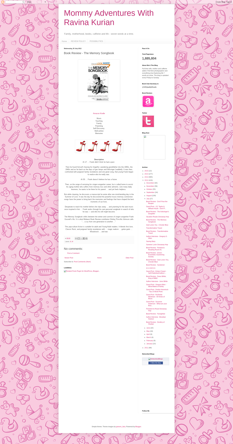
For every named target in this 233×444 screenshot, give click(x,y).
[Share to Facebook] (84, 238)
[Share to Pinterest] (86, 238)
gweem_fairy (120, 427)
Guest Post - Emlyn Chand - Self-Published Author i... (156, 272)
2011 (147, 348)
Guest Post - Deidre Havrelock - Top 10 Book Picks (157, 290)
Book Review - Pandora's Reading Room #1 (155, 249)
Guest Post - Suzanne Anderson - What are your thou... (156, 304)
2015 (147, 171)
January (149, 344)
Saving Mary (150, 241)
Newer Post (69, 258)
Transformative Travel (154, 228)
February (149, 341)
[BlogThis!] (78, 238)
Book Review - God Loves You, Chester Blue (157, 261)
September (150, 192)
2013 (147, 177)
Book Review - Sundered (155, 265)
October (149, 189)
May (148, 331)
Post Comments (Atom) (82, 262)
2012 (147, 180)
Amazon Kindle (99, 113)
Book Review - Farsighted (155, 314)
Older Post (129, 258)
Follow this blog (156, 363)
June (148, 328)
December (150, 183)
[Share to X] (81, 238)
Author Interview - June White (157, 281)
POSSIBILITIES (96, 41)
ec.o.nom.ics (150, 268)
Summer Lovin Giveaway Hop (157, 245)
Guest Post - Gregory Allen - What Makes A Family (156, 285)
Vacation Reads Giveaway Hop (157, 217)
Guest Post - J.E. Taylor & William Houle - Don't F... (156, 207)
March (148, 337)
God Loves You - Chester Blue (157, 225)
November (150, 186)
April (148, 334)
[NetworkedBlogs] (155, 359)
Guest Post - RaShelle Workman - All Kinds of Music (155, 297)
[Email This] (76, 238)
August (149, 196)
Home (64, 41)
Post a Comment (73, 253)
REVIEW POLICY (78, 41)
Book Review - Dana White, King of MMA (156, 277)
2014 (147, 174)
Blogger (138, 427)
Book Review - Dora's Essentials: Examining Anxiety (155, 255)
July (148, 199)
